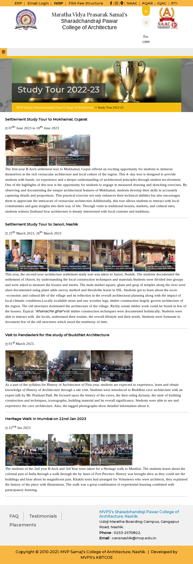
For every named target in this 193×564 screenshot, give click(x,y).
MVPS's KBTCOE (96, 557)
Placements (22, 525)
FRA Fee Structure (86, 3)
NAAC (132, 3)
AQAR (147, 3)
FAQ (14, 516)
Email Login (38, 3)
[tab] (3, 52)
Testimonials (43, 516)
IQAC (162, 3)
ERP (18, 3)
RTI (174, 3)
